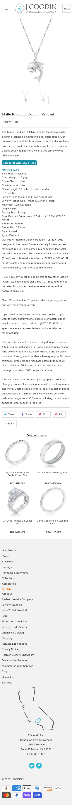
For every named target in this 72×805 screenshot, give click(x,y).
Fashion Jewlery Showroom (18, 654)
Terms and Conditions (14, 621)
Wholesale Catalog (13, 632)
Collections (8, 578)
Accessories (9, 583)
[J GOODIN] (36, 8)
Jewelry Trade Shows (14, 627)
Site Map (7, 682)
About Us (7, 593)
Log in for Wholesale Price (19, 162)
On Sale (6, 589)
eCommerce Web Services (17, 665)
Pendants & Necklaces (15, 572)
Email (11, 423)
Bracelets (7, 561)
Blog (4, 671)
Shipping (7, 638)
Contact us (8, 676)
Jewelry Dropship (12, 604)
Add (61, 414)
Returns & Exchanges (14, 643)
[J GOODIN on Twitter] (32, 766)
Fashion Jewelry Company (17, 599)
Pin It (45, 414)
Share (28, 414)
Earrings (7, 567)
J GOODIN (17, 779)
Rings (5, 555)
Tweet (11, 414)
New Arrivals (9, 550)
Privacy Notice (10, 649)
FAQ (4, 615)
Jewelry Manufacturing (15, 660)
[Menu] (6, 9)
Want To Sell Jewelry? (14, 610)
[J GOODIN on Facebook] (39, 766)
